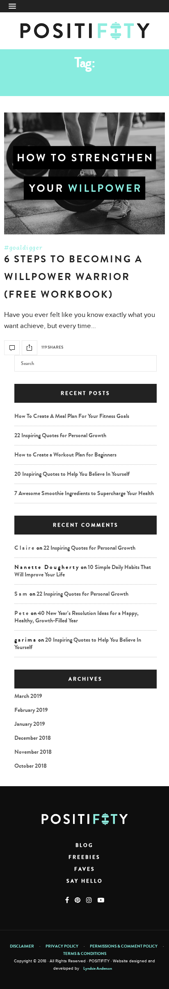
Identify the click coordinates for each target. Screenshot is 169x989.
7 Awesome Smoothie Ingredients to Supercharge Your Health (84, 493)
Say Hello (84, 881)
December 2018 (32, 738)
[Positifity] (84, 30)
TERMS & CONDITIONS (84, 954)
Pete (22, 613)
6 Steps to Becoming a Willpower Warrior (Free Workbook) (73, 277)
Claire (24, 548)
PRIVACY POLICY (62, 946)
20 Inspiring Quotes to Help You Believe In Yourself (72, 474)
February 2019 (31, 710)
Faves (84, 869)
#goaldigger (23, 247)
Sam (21, 594)
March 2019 (28, 696)
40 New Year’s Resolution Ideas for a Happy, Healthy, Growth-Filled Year (76, 617)
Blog (84, 845)
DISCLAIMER (22, 946)
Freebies (84, 857)
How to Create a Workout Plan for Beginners (65, 454)
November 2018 (33, 752)
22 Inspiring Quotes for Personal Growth (60, 435)
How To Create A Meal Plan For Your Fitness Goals (71, 416)
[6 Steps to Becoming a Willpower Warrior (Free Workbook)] (84, 173)
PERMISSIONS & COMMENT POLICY (124, 946)
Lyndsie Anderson (97, 968)
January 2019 (29, 724)
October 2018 (30, 766)
